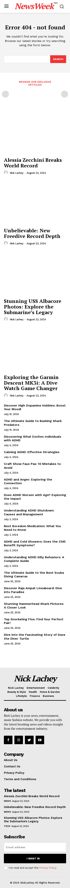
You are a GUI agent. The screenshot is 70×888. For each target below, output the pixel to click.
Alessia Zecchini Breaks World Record (33, 163)
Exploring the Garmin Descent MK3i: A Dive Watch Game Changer (31, 382)
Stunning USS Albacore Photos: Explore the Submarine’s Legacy (32, 306)
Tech (7, 826)
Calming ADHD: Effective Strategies (32, 452)
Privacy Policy (47, 867)
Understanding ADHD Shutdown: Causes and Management (29, 512)
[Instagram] (18, 740)
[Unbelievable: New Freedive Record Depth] (35, 202)
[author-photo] (6, 172)
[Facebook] (8, 740)
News (7, 801)
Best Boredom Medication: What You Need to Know (32, 528)
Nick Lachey (17, 172)
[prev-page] (5, 94)
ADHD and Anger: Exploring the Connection (28, 481)
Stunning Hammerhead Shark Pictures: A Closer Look (34, 605)
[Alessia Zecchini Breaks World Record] (35, 131)
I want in (33, 858)
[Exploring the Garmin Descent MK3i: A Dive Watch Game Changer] (35, 349)
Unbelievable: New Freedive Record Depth (32, 233)
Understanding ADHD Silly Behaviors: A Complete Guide (34, 559)
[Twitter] (29, 740)
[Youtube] (40, 740)
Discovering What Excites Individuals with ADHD (32, 438)
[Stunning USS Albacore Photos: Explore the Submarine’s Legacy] (35, 272)
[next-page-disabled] (64, 94)
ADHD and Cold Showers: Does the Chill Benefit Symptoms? (35, 543)
